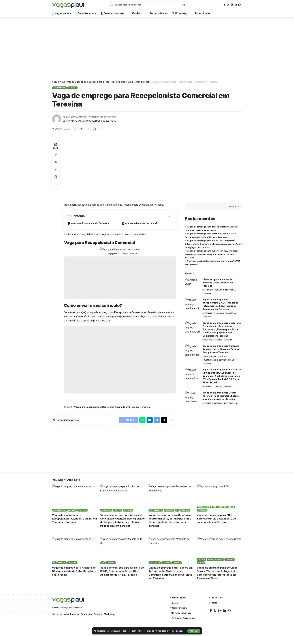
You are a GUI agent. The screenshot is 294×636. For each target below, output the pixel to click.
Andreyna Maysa (77, 117)
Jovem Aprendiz (210, 360)
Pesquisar (233, 207)
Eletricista (207, 290)
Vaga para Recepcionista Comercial (90, 223)
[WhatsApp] (239, 5)
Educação (207, 340)
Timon (201, 563)
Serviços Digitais (214, 386)
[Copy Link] (88, 129)
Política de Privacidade (155, 631)
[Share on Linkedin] (150, 420)
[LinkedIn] (236, 5)
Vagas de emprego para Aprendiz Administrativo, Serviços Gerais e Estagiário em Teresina (221, 349)
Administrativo (209, 356)
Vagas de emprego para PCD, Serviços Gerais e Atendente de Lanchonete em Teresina (216, 519)
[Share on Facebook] (75, 129)
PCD (214, 507)
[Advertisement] (147, 49)
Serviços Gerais (226, 360)
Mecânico (219, 290)
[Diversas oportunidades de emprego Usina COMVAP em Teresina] (192, 283)
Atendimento (59, 88)
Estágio (98, 614)
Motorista (230, 290)
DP (203, 386)
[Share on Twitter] (81, 129)
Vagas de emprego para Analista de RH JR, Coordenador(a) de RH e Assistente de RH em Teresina (122, 571)
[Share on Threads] (164, 420)
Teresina (72, 88)
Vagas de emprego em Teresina (132, 407)
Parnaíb (71, 510)
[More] (101, 129)
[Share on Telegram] (157, 420)
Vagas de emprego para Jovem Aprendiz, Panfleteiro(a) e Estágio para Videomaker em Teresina (221, 395)
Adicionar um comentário (102, 117)
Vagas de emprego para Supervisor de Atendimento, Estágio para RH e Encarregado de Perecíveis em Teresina (212, 254)
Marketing (109, 614)
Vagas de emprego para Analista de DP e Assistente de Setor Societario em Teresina (74, 571)
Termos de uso (175, 631)
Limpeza (117, 510)
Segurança (230, 313)
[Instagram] (232, 5)
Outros (220, 313)
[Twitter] (228, 5)
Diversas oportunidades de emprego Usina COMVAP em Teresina (218, 282)
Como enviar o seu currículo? (141, 223)
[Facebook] (224, 5)
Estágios (217, 340)
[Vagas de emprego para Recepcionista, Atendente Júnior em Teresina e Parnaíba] (74, 498)
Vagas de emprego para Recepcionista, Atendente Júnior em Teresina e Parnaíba (74, 519)
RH (177, 510)
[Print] (95, 129)
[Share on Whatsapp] (142, 420)
